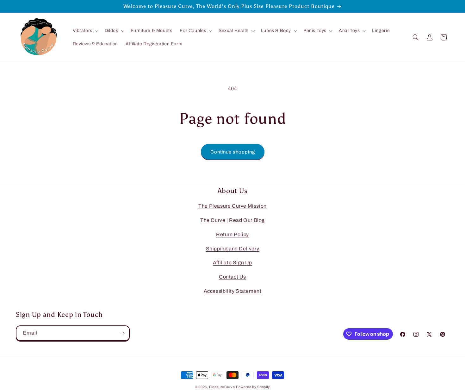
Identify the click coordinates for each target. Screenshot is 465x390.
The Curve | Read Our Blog (232, 220)
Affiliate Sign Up (232, 262)
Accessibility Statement (233, 291)
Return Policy (232, 234)
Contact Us (232, 277)
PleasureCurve (222, 387)
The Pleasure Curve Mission (232, 206)
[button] (85, 30)
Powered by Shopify (253, 387)
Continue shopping (232, 151)
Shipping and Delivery (232, 248)
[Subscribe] (122, 333)
